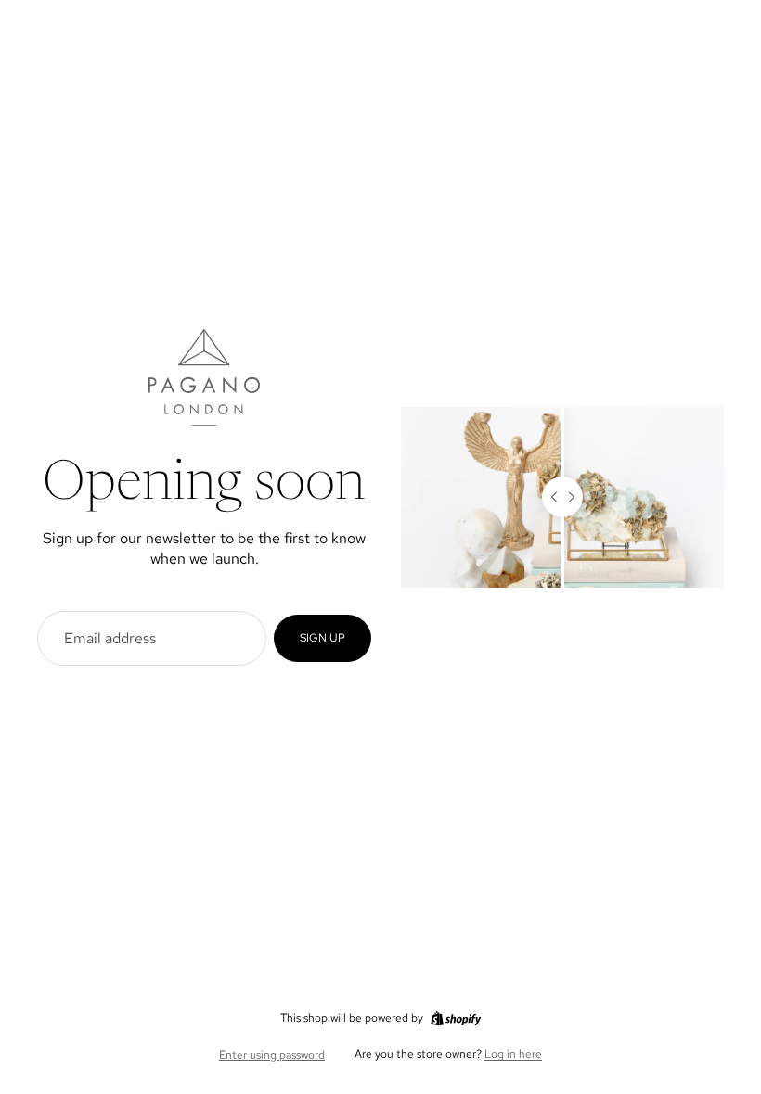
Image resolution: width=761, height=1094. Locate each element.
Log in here (513, 1054)
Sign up (322, 637)
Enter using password (272, 1055)
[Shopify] (456, 1018)
